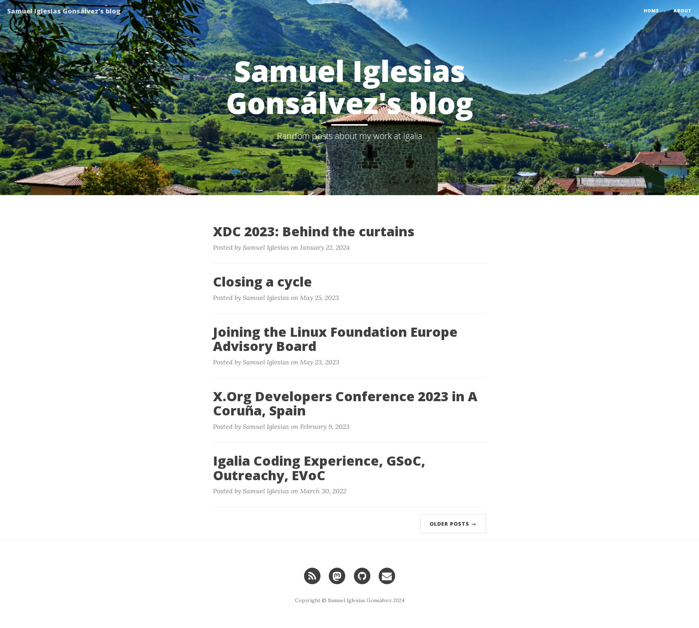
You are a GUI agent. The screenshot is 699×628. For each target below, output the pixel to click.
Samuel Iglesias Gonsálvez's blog (64, 11)
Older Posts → (453, 523)
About (683, 11)
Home (651, 11)
